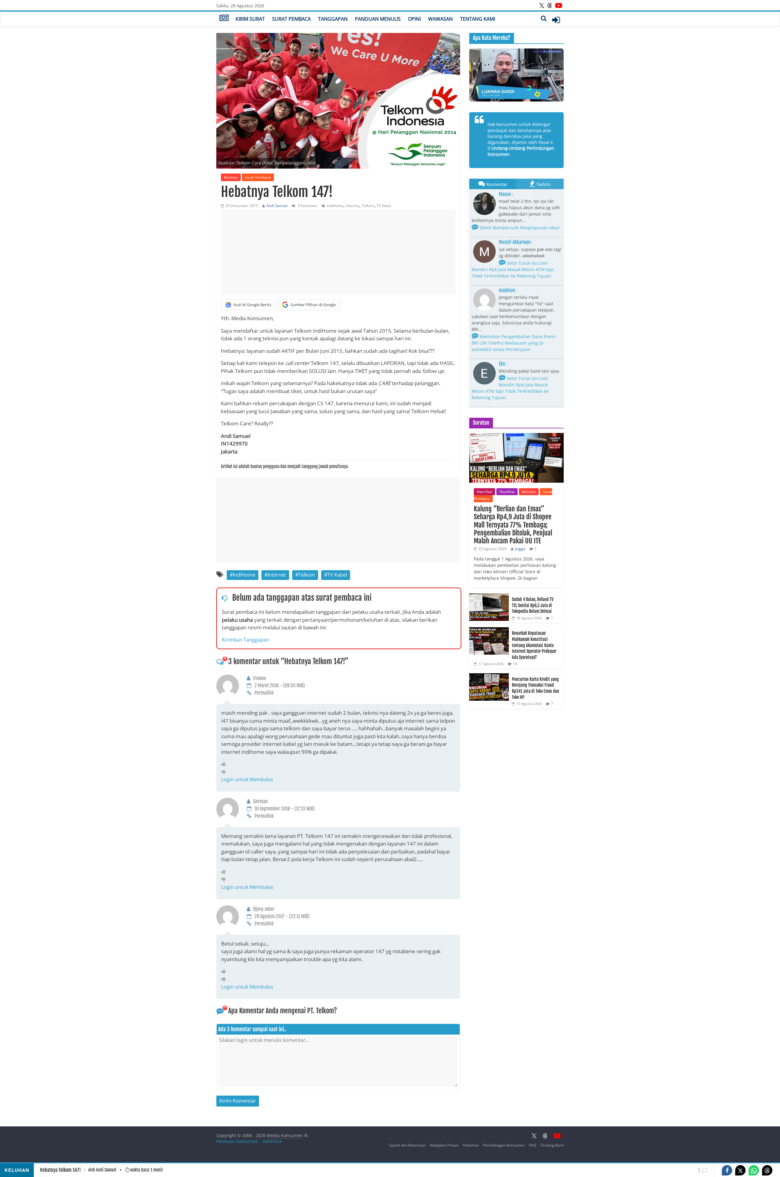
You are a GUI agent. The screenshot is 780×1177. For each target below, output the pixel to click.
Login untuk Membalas (247, 779)
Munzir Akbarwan (515, 242)
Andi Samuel (277, 205)
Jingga (520, 548)
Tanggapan (333, 19)
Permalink (264, 693)
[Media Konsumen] (224, 19)
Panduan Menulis (378, 19)
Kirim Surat (250, 19)
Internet (352, 205)
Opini (414, 19)
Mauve (505, 194)
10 (515, 663)
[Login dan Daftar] (556, 20)
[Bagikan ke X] (740, 1170)
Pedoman (471, 1145)
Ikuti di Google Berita (252, 304)
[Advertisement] (338, 252)
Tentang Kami (477, 19)
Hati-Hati (484, 491)
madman (507, 290)
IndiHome (335, 205)
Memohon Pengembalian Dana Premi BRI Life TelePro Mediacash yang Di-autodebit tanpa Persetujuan (514, 343)
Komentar (497, 184)
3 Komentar (307, 205)
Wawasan (440, 19)
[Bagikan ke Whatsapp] (754, 1170)
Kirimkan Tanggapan (245, 639)
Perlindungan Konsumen (504, 1145)
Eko (502, 364)
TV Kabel (384, 205)
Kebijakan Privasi (444, 1145)
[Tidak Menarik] (225, 771)
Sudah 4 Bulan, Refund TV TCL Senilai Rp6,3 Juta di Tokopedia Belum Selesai (532, 605)
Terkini (543, 184)
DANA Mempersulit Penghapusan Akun (519, 228)
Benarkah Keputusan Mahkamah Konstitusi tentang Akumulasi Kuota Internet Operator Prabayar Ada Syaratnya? (534, 645)
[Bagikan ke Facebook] (727, 1170)
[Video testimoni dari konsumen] (516, 75)
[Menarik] (225, 763)
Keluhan (231, 177)
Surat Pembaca (291, 19)
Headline (507, 491)
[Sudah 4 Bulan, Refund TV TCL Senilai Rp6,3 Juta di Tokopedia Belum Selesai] (489, 596)
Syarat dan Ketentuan (407, 1145)
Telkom (368, 205)
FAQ (532, 1145)
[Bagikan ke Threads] (767, 1170)
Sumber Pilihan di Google (313, 304)
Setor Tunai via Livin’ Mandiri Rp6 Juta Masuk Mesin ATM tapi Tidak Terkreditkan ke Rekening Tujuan (513, 269)
